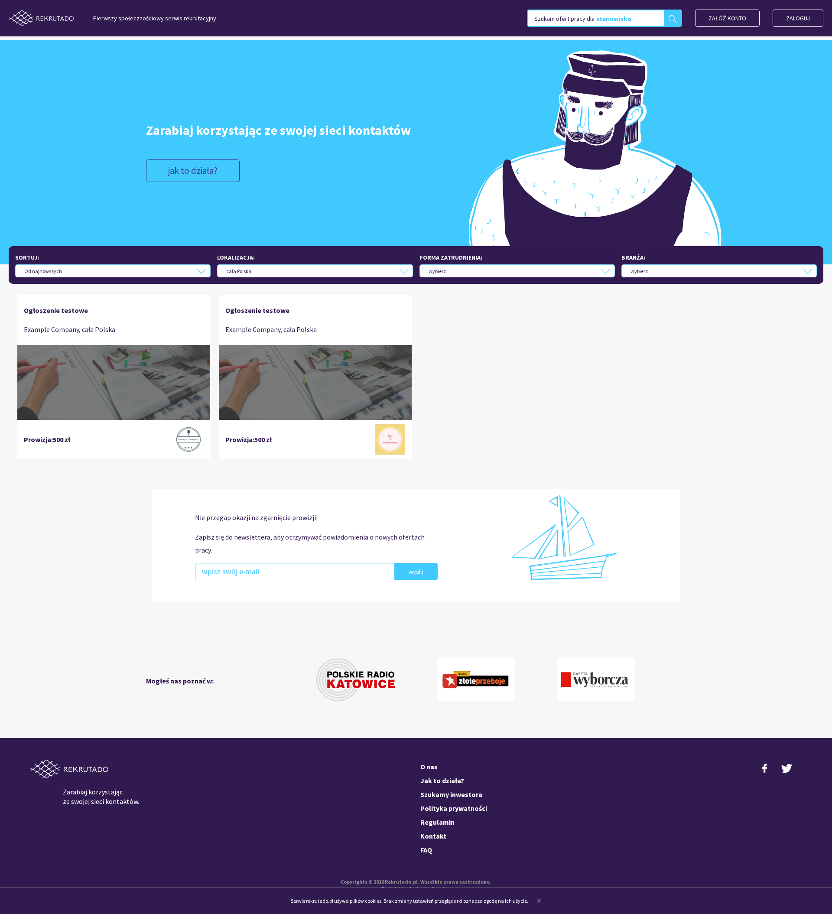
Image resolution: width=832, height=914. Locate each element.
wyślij (416, 571)
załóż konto (727, 18)
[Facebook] (764, 772)
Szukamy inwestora (451, 794)
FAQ (426, 850)
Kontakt (433, 836)
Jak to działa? (442, 780)
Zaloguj (798, 18)
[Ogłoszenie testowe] (113, 382)
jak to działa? (193, 170)
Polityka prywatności (453, 808)
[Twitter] (786, 772)
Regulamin (437, 822)
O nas (429, 766)
